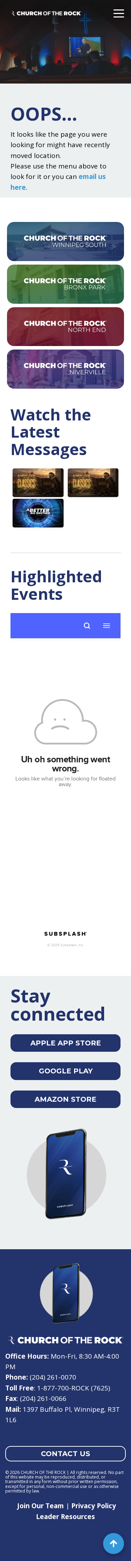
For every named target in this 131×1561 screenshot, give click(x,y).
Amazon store (65, 1099)
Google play (66, 1071)
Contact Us (65, 1454)
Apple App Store (65, 1043)
